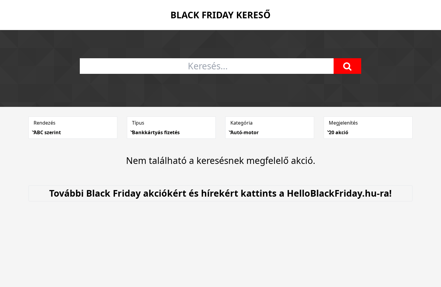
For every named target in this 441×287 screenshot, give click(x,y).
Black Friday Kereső (220, 15)
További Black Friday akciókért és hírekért (220, 193)
